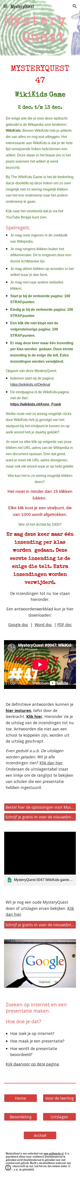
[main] (40, 345)
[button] (5, 6)
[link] (40, 858)
